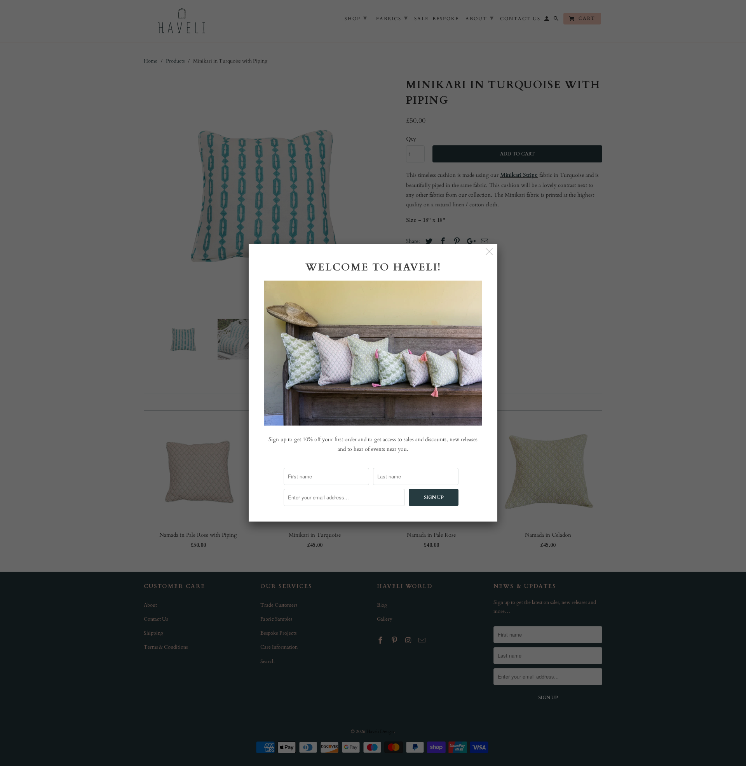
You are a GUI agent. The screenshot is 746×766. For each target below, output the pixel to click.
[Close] (489, 252)
